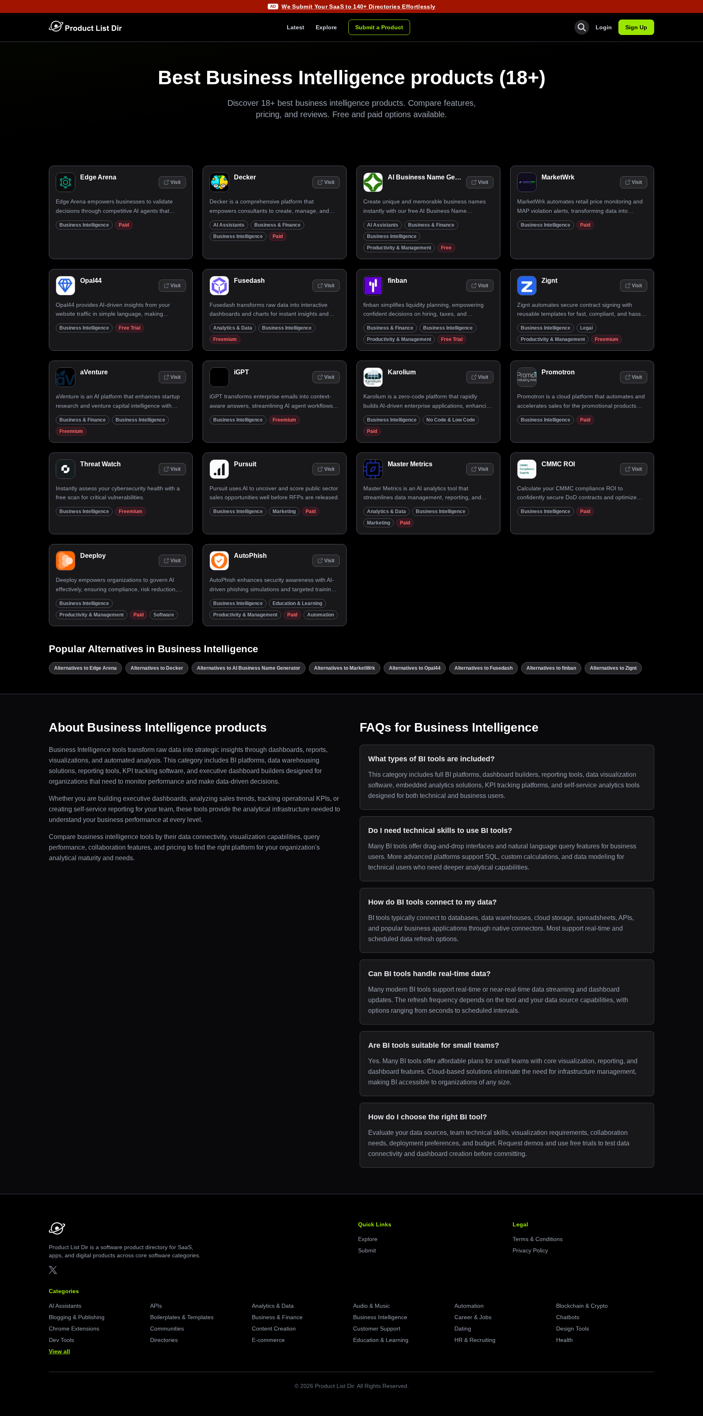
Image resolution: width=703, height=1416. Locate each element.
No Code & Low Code (450, 420)
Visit (175, 182)
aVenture (94, 372)
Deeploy (93, 555)
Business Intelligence (84, 225)
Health (564, 1340)
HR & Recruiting (475, 1340)
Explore (326, 27)
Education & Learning (297, 603)
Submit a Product (379, 27)
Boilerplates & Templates (182, 1317)
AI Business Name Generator (432, 177)
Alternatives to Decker (157, 668)
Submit (367, 1250)
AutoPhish (250, 555)
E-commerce (268, 1340)
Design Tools (572, 1328)
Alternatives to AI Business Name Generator (248, 668)
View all (59, 1351)
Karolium (402, 372)
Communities (167, 1328)
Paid (124, 225)
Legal (586, 328)
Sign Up (636, 27)
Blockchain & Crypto (582, 1305)
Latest (295, 27)
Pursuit (245, 464)
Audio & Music (371, 1305)
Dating (462, 1328)
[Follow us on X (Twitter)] (53, 1270)
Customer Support (376, 1328)
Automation (320, 615)
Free (446, 248)
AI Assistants (229, 225)
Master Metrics (410, 464)
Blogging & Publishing (77, 1317)
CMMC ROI (558, 464)
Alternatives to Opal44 (415, 668)
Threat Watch (100, 464)
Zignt (549, 280)
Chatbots (567, 1317)
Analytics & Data (232, 328)
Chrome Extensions (74, 1328)
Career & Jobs (472, 1317)
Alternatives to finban (551, 668)
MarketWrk (557, 177)
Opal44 (91, 280)
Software (163, 615)
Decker (245, 177)
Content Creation (274, 1328)
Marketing (284, 511)
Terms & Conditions (538, 1239)
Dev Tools (61, 1340)
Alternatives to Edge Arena (85, 668)
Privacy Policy (530, 1250)
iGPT (241, 372)
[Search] (581, 27)
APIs (156, 1305)
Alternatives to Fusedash (483, 668)
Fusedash (249, 280)
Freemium (225, 339)
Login (604, 27)
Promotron (558, 372)
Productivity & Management (399, 248)
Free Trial (129, 328)
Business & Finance (277, 225)
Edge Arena (98, 177)
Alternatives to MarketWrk (344, 668)
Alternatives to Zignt (613, 668)
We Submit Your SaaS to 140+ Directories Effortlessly (358, 6)
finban (397, 280)
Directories (164, 1340)
